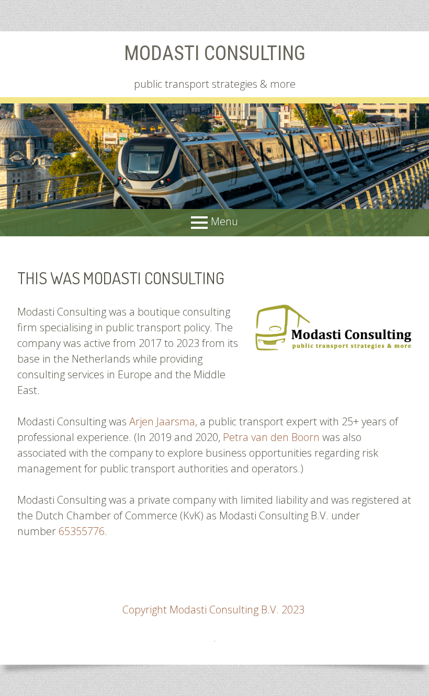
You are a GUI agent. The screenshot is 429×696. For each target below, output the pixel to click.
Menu (224, 222)
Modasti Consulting (215, 53)
